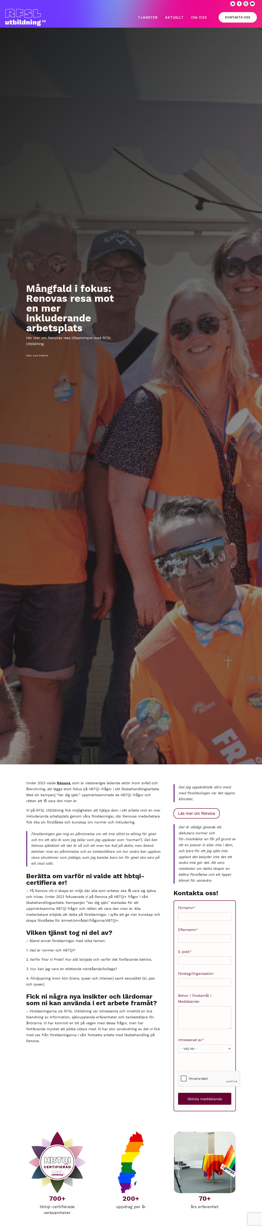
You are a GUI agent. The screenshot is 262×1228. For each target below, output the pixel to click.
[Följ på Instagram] (245, 3)
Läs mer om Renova (196, 813)
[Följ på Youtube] (252, 3)
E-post (185, 952)
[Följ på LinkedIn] (232, 3)
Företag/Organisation (195, 974)
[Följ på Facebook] (239, 3)
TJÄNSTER (148, 17)
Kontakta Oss (237, 17)
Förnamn (186, 908)
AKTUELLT (174, 17)
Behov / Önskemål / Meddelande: (194, 999)
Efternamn (188, 930)
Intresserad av (191, 1040)
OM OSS (199, 17)
